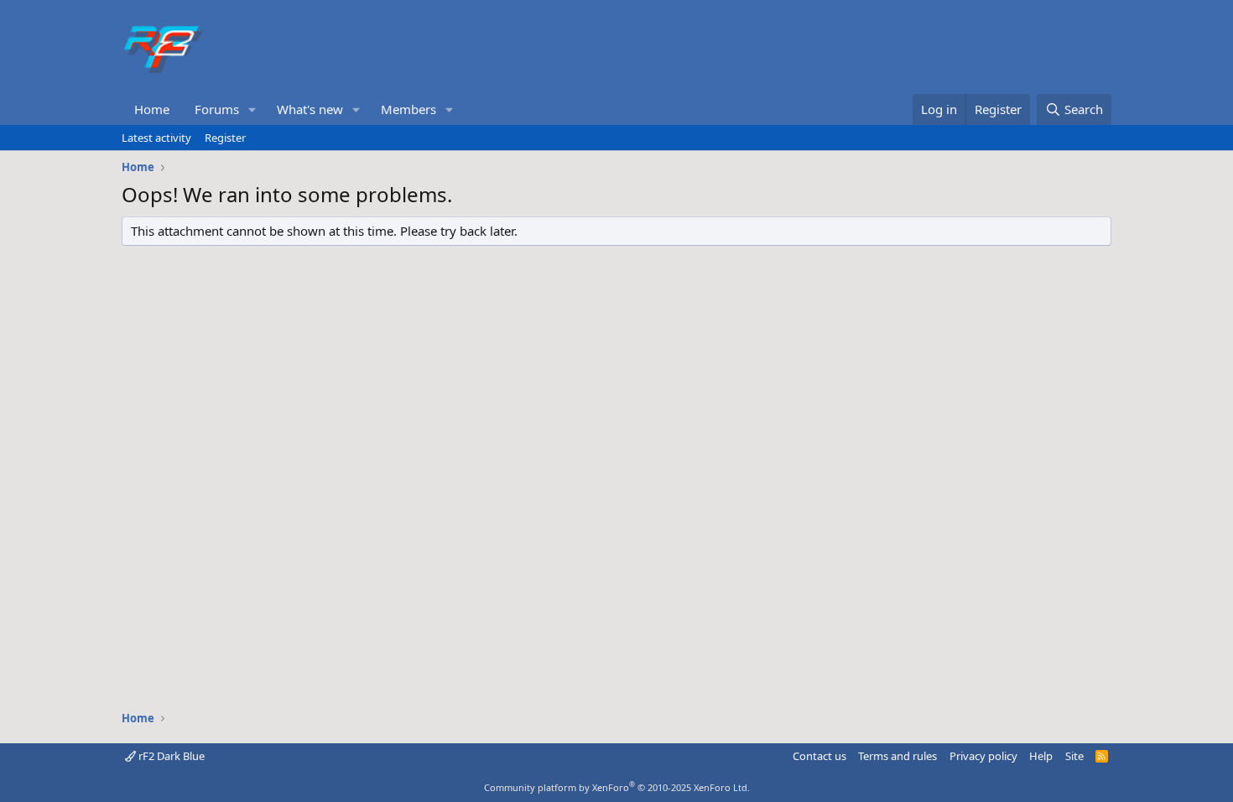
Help (1041, 755)
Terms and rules (897, 755)
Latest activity (156, 137)
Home (151, 109)
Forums (217, 109)
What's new (310, 109)
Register (225, 137)
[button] (252, 109)
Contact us (819, 755)
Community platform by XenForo (617, 787)
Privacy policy (983, 755)
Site (1074, 755)
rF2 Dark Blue (170, 755)
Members (408, 109)
